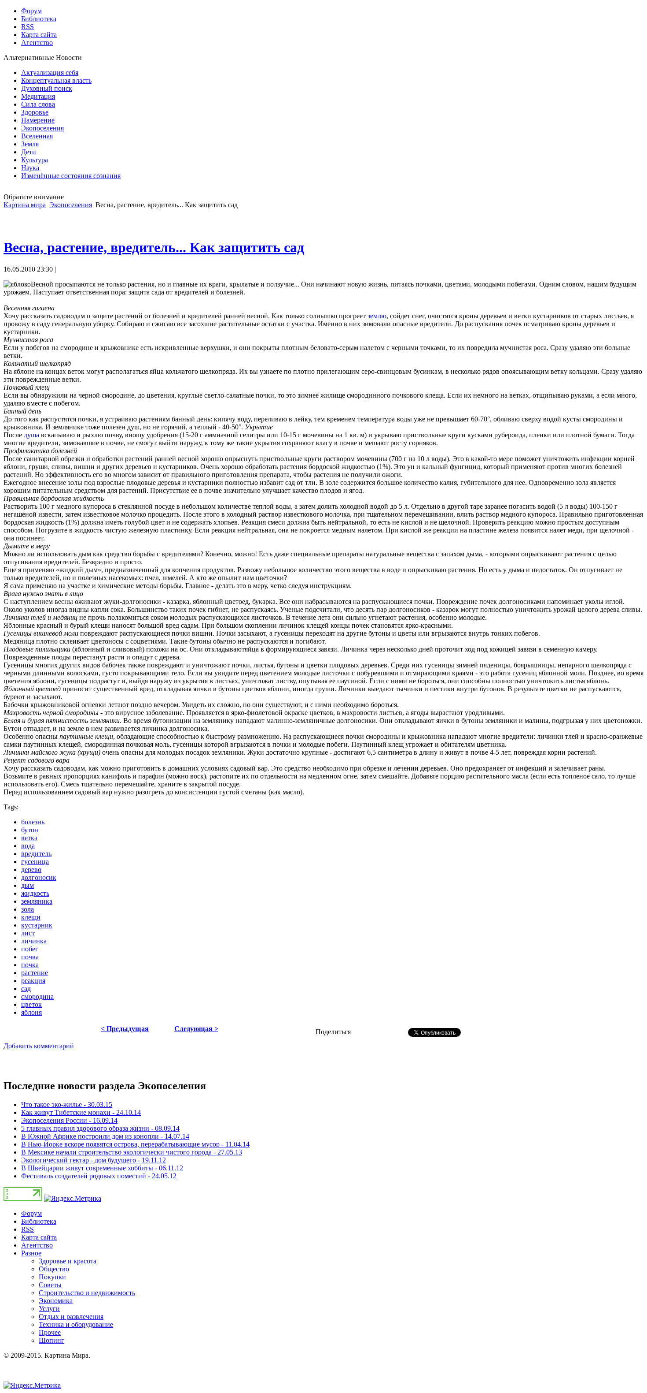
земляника (36, 901)
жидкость (35, 893)
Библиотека (38, 1221)
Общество (54, 1269)
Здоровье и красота (67, 1261)
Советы (50, 1285)
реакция (33, 980)
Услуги (49, 1308)
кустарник (36, 925)
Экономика (56, 1300)
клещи (30, 917)
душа (31, 435)
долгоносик (38, 877)
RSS (27, 1229)
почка (30, 964)
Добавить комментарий (39, 1046)
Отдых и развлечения (71, 1316)
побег (29, 949)
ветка (29, 838)
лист (28, 933)
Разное (31, 1253)
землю (377, 316)
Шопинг (51, 1340)
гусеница (35, 861)
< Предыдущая (125, 1028)
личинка (34, 941)
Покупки (52, 1277)
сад (26, 988)
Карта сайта (39, 1237)
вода (28, 845)
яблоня (31, 1012)
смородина (37, 996)
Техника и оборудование (76, 1324)
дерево (31, 869)
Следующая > (196, 1028)
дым (27, 885)
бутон (29, 830)
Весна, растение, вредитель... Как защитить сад (154, 247)
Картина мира (25, 205)
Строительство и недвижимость (87, 1292)
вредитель (36, 853)
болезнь (32, 822)
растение (34, 972)
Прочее (50, 1332)
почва (30, 957)
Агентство (37, 1245)
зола (27, 909)
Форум (31, 1213)
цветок (31, 1004)
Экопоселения (70, 205)
